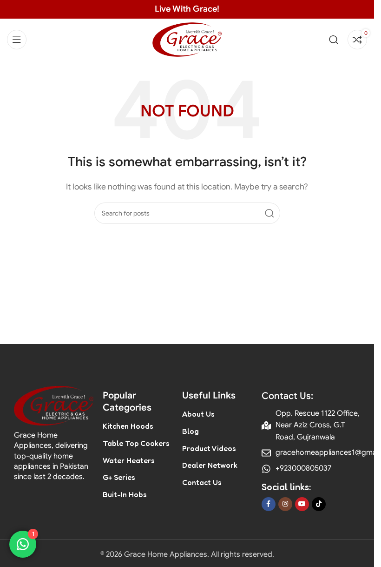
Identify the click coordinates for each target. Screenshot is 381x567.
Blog (190, 431)
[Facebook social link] (269, 504)
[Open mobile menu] (16, 39)
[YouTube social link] (302, 504)
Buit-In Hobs (125, 494)
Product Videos (209, 448)
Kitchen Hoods (128, 426)
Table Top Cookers (136, 443)
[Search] (333, 39)
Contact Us (202, 482)
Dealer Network (209, 465)
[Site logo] (187, 39)
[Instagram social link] (285, 504)
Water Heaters (129, 460)
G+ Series (119, 477)
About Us (198, 413)
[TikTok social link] (319, 504)
